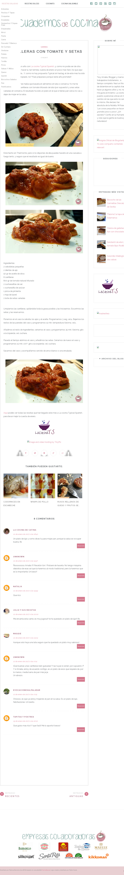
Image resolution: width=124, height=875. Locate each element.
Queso (3, 72)
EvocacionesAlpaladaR (26, 690)
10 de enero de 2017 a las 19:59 (25, 591)
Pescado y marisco (9, 43)
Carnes (44, 47)
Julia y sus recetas (24, 610)
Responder (81, 546)
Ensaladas (5, 20)
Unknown (18, 557)
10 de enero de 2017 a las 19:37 (25, 561)
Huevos (4, 58)
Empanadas (6, 29)
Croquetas (5, 16)
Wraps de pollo (40, 502)
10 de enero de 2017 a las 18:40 (25, 534)
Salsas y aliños (7, 69)
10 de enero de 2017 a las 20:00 (25, 614)
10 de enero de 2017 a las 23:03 (25, 638)
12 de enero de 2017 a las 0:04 (25, 661)
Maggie (17, 634)
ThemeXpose (45, 870)
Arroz (3, 32)
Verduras (4, 50)
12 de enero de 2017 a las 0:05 (25, 694)
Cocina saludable (69, 4)
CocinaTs (50, 4)
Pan (2, 83)
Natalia (17, 586)
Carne (3, 40)
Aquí (6, 413)
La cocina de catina (24, 530)
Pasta (3, 36)
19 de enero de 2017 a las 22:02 (25, 721)
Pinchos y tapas (8, 13)
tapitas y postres (23, 717)
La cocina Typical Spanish (42, 66)
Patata (3, 54)
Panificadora (6, 87)
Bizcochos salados (9, 79)
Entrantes (5, 9)
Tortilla (4, 61)
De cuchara (5, 47)
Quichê (4, 76)
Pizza (3, 65)
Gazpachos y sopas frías (9, 24)
